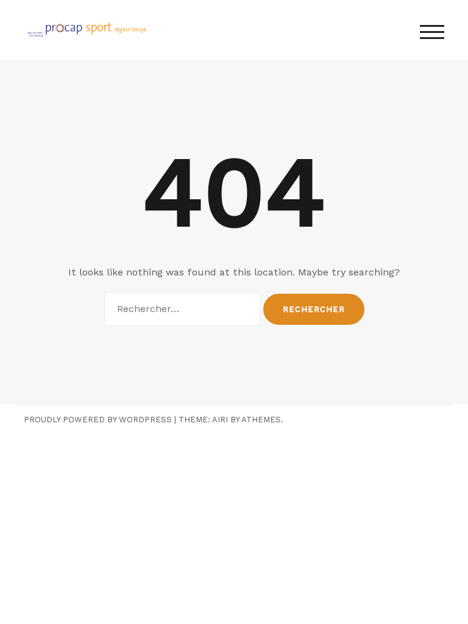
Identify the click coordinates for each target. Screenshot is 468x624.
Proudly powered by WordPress (98, 419)
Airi (220, 419)
